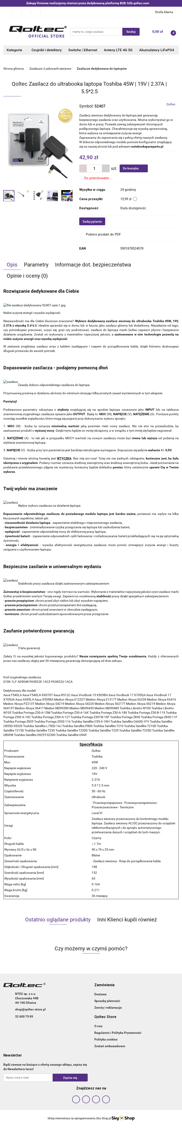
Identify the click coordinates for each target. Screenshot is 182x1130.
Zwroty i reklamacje (108, 1007)
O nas (98, 1026)
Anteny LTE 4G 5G (118, 50)
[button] (104, 985)
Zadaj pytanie (92, 221)
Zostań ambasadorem (109, 1046)
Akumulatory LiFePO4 (156, 50)
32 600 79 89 (24, 1016)
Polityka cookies (105, 1039)
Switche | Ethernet (82, 50)
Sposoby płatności (107, 1001)
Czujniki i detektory (47, 50)
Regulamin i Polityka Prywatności (117, 1032)
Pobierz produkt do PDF (103, 234)
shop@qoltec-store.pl (30, 1009)
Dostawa (100, 994)
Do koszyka (131, 168)
